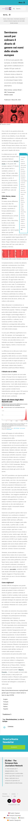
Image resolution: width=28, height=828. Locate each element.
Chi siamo (4, 794)
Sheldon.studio (8, 94)
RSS (15, 796)
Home (4, 18)
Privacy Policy (5, 796)
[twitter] (9, 801)
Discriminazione (11, 719)
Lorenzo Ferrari (17, 90)
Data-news (10, 18)
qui (21, 229)
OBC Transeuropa (9, 92)
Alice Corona (8, 90)
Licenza (13, 794)
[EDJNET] (6, 7)
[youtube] (19, 801)
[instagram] (14, 801)
